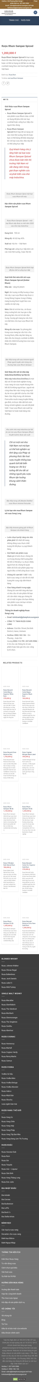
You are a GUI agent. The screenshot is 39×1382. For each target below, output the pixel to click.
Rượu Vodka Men (8, 1078)
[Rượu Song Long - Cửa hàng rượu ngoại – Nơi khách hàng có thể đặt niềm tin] (11, 12)
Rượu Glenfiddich (8, 1005)
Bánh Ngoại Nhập (8, 1243)
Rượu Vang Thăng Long (11, 1178)
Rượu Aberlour (7, 1030)
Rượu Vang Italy (8, 1126)
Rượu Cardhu (7, 1026)
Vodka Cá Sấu (7, 1074)
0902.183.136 (28, 1)
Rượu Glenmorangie (9, 1018)
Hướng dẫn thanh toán (10, 1290)
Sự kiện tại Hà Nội (9, 1276)
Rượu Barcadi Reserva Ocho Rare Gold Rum (28, 923)
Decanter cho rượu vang (11, 1234)
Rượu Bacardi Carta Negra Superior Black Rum (27, 693)
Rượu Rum (25, 20)
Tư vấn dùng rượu (9, 1263)
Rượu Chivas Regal (9, 970)
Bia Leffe (5, 1208)
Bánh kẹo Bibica (8, 1238)
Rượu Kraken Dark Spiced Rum (9, 864)
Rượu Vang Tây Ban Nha (11, 1134)
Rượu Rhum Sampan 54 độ (27, 808)
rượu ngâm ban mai (9, 1104)
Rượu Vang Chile (8, 1121)
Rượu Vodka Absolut (10, 1087)
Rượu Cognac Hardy (9, 1052)
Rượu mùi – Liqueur (9, 1169)
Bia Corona (6, 1199)
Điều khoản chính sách (11, 1333)
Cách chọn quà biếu (9, 1268)
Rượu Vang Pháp (8, 1130)
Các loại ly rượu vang (10, 1230)
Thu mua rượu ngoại (10, 1298)
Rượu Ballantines (8, 974)
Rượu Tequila (7, 1165)
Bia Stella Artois (8, 1217)
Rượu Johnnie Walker (10, 966)
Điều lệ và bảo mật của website (14, 1328)
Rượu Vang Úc (7, 1117)
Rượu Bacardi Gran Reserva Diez (9, 753)
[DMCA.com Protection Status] (19, 1379)
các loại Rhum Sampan (15, 78)
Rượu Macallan (7, 1000)
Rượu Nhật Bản (8, 1095)
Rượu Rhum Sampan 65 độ (8, 922)
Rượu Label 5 (7, 983)
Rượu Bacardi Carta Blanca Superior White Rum (8, 693)
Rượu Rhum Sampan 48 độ (8, 808)
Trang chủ (14, 20)
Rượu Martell (7, 1048)
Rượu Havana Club (9, 1152)
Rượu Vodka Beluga (9, 1083)
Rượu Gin (5, 1160)
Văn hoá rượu (7, 1272)
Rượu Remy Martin (9, 1056)
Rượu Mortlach (7, 1013)
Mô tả (5, 99)
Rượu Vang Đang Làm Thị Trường (15, 1139)
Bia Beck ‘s (6, 1212)
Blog (3, 1320)
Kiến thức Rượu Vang (10, 1259)
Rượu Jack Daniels (9, 979)
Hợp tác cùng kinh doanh (11, 1294)
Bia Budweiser (7, 1204)
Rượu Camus (7, 1061)
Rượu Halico (6, 1091)
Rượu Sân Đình (7, 1173)
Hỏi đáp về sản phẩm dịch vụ (13, 1302)
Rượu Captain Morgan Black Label (29, 753)
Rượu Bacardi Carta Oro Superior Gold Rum (28, 865)
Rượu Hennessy (8, 1044)
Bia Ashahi (6, 1195)
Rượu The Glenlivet (9, 1009)
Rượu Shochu (7, 1100)
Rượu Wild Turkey (9, 987)
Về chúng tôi (7, 1316)
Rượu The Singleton (9, 1022)
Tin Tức (5, 1324)
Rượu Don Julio (8, 1182)
